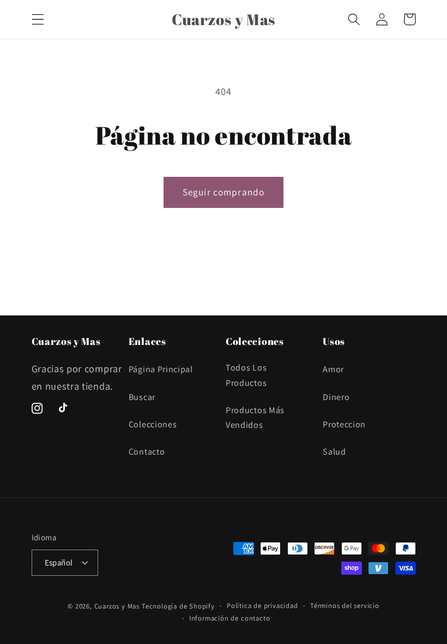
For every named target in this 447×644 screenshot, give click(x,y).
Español (59, 562)
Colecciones (153, 424)
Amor (333, 369)
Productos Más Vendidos (255, 417)
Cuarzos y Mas (117, 606)
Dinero (336, 397)
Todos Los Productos (246, 375)
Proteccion (344, 424)
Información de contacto (229, 618)
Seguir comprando (223, 192)
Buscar (142, 397)
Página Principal (161, 369)
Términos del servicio (344, 605)
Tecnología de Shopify (178, 606)
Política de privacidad (262, 605)
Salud (334, 451)
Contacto (147, 451)
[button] (38, 19)
